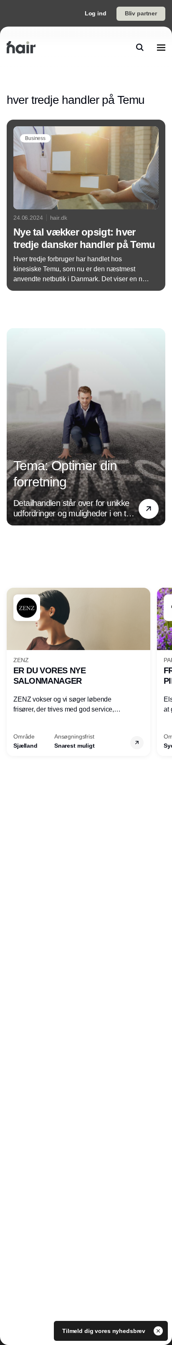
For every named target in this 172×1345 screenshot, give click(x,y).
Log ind (95, 13)
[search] (140, 47)
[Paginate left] (13, 427)
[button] (149, 509)
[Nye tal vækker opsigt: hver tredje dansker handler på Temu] (86, 205)
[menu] (161, 47)
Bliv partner (141, 13)
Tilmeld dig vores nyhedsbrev (104, 1331)
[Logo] (21, 47)
